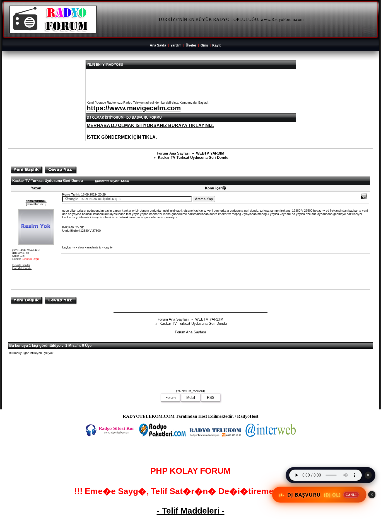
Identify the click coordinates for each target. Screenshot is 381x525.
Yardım (176, 45)
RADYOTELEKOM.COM (149, 416)
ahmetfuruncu (36, 200)
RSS (210, 397)
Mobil (190, 397)
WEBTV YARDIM (210, 153)
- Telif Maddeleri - (191, 510)
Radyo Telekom (133, 102)
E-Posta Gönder (21, 265)
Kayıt (216, 45)
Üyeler (191, 45)
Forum (170, 397)
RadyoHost (247, 416)
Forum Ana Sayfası (173, 153)
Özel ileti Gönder (22, 268)
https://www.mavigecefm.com (134, 108)
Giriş (204, 45)
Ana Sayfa (158, 45)
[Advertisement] (158, 271)
